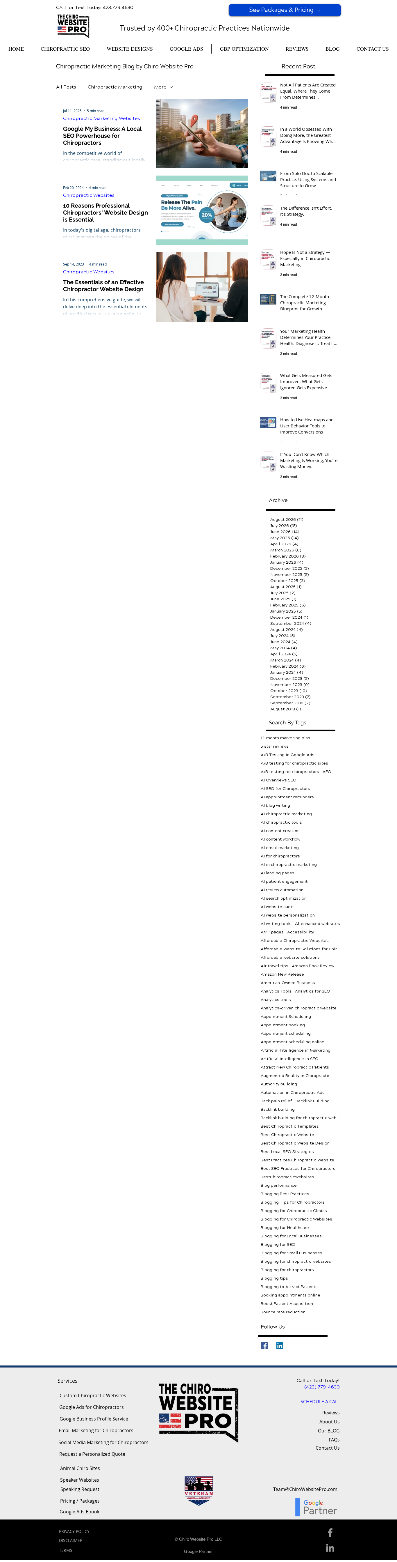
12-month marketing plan (285, 737)
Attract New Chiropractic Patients (295, 1067)
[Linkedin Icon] (330, 1548)
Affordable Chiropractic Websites (295, 940)
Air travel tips (274, 965)
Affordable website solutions (290, 957)
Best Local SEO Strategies (287, 1151)
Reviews (331, 1412)
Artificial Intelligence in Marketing (295, 1050)
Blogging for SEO (278, 1244)
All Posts (66, 87)
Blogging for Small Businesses (291, 1252)
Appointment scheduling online (292, 1041)
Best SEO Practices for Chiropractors (298, 1168)
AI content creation (280, 830)
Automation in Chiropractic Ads (293, 1092)
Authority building (279, 1084)
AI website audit (277, 906)
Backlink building (278, 1109)
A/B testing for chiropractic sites (294, 763)
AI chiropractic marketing (286, 813)
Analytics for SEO (312, 991)
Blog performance (279, 1185)
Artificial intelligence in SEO (290, 1058)
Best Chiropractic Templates (290, 1126)
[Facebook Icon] (330, 1532)
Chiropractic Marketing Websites (101, 118)
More (160, 87)
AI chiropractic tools (281, 822)
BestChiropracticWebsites (287, 1176)
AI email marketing (280, 847)
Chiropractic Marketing (115, 87)
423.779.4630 (118, 7)
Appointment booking (283, 1025)
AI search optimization (284, 898)
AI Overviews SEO (278, 780)
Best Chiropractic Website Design (295, 1143)
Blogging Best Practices (285, 1193)
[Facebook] (264, 1345)
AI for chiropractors (280, 856)
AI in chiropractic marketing (289, 864)
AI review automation (282, 889)
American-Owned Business (288, 982)
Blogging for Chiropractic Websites (296, 1219)
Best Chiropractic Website (287, 1134)
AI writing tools (276, 923)
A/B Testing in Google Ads (287, 754)
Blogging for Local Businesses (291, 1236)
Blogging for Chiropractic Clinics (294, 1210)
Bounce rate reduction (283, 1312)
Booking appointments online (290, 1295)
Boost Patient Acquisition (287, 1303)
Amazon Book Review (313, 965)
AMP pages (272, 932)
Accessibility (300, 932)
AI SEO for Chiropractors (285, 788)
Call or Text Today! (318, 1380)
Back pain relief (276, 1100)
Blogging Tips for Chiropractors (293, 1202)
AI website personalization (288, 915)
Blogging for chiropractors (287, 1269)
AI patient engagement (284, 881)
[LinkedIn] (279, 1345)
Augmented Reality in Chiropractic (295, 1075)
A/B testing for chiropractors (290, 771)
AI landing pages (277, 873)
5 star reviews (275, 746)
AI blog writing (275, 805)
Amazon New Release (282, 974)
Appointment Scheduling (286, 1016)
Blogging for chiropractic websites (296, 1261)
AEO (327, 771)
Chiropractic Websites (89, 195)
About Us (329, 1421)
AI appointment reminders (287, 797)
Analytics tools (276, 999)
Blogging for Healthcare (285, 1227)
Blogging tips (274, 1278)
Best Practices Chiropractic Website (297, 1160)
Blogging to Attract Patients (289, 1286)
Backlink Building (313, 1100)
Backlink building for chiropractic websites (301, 1117)
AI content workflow (280, 839)
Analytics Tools (276, 991)
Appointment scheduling (286, 1033)
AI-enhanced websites (317, 923)
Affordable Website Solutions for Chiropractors (301, 949)
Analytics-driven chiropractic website (299, 1008)
